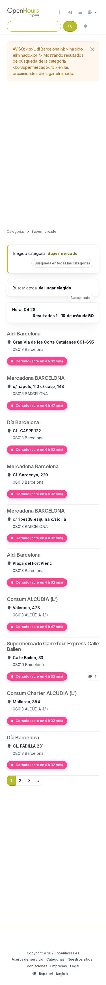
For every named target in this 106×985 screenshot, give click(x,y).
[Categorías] (80, 12)
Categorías (55, 959)
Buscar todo (80, 298)
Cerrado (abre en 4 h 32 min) (39, 361)
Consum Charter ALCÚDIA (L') (42, 693)
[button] (92, 12)
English (62, 973)
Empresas (58, 966)
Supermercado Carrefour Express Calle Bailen (53, 646)
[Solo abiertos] (96, 26)
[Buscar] (85, 26)
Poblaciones (37, 966)
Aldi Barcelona (23, 334)
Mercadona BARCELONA (36, 378)
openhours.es (68, 953)
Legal (74, 966)
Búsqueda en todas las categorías (62, 263)
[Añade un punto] (59, 12)
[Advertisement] (53, 155)
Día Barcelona (23, 422)
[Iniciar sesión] (70, 12)
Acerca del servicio (28, 959)
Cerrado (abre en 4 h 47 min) (39, 405)
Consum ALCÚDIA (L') (32, 599)
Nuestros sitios (80, 959)
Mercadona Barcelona (33, 466)
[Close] (92, 49)
